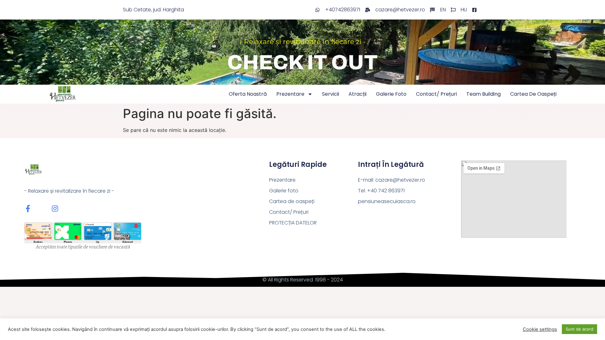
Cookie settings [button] (540, 329)
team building (483, 94)
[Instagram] (55, 208)
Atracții (357, 94)
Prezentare (290, 94)
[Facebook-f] (28, 208)
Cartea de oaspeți (533, 94)
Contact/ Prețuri (436, 94)
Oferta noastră (248, 94)
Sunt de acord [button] (579, 329)
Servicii (330, 94)
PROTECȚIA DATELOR (293, 222)
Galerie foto (391, 94)
